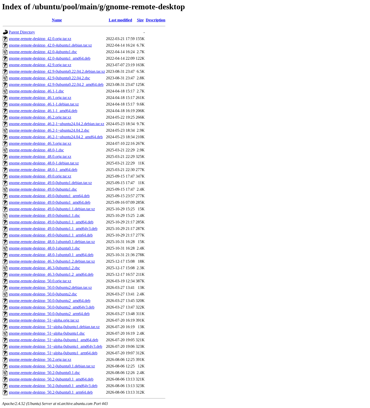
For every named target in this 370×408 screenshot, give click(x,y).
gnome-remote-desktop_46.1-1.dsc (36, 91)
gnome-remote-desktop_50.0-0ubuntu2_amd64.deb (49, 300)
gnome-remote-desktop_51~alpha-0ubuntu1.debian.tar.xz (54, 327)
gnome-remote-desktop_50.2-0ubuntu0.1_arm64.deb (51, 392)
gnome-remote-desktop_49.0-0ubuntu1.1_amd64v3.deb (53, 228)
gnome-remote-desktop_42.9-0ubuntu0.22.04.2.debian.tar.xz (57, 71)
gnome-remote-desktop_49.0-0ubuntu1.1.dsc (44, 215)
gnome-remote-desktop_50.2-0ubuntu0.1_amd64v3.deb (53, 386)
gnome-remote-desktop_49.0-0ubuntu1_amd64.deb (49, 202)
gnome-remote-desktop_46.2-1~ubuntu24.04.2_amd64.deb (56, 137)
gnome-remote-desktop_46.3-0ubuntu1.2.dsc (44, 268)
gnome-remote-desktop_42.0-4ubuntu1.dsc (43, 52)
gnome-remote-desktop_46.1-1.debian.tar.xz (44, 104)
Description (155, 20)
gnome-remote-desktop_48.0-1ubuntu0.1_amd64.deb (51, 255)
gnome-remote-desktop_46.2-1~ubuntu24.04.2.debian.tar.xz (56, 124)
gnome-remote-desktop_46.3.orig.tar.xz (40, 143)
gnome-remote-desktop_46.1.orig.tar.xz (40, 97)
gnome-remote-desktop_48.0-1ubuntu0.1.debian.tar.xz (52, 242)
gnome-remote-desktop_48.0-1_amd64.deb (43, 169)
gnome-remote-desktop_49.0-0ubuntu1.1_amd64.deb (51, 222)
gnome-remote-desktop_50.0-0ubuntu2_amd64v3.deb (51, 307)
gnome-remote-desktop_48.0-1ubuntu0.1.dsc (44, 248)
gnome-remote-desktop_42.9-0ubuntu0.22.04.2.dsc (49, 78)
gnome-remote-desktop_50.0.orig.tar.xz (40, 281)
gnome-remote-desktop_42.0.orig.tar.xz (40, 39)
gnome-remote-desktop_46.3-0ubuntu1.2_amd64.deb (51, 274)
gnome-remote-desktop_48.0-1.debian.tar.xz (44, 163)
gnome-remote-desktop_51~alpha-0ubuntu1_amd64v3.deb (55, 346)
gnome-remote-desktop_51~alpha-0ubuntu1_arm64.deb (53, 353)
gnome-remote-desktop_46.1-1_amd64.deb (43, 111)
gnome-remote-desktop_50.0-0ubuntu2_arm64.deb (49, 314)
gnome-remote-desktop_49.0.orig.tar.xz (40, 176)
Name (57, 20)
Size (140, 20)
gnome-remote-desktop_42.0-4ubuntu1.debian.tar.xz (50, 45)
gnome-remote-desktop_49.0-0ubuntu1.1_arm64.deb (51, 235)
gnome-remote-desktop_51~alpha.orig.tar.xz (44, 320)
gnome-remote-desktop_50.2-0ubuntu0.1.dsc (44, 372)
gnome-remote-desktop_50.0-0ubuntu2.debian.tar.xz (50, 287)
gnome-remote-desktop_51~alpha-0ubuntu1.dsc (47, 333)
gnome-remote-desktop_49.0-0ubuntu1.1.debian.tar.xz (52, 209)
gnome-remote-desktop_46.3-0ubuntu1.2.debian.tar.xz (52, 261)
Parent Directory (22, 32)
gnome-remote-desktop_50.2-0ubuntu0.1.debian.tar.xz (52, 366)
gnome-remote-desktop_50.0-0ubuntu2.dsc (43, 294)
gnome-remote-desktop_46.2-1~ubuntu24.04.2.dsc (49, 130)
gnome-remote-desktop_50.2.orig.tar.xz (40, 359)
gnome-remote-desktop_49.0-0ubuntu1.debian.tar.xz (50, 183)
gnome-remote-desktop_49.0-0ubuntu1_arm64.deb (49, 196)
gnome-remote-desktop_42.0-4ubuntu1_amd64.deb (49, 58)
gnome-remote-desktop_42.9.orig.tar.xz (40, 65)
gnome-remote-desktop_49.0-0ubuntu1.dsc (43, 189)
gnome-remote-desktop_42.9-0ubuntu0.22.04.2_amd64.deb (56, 84)
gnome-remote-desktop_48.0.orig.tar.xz (40, 156)
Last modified (120, 20)
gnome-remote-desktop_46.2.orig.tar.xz (40, 117)
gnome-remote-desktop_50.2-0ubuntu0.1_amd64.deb (51, 379)
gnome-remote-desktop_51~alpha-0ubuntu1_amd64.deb (53, 340)
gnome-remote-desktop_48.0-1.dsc (36, 150)
